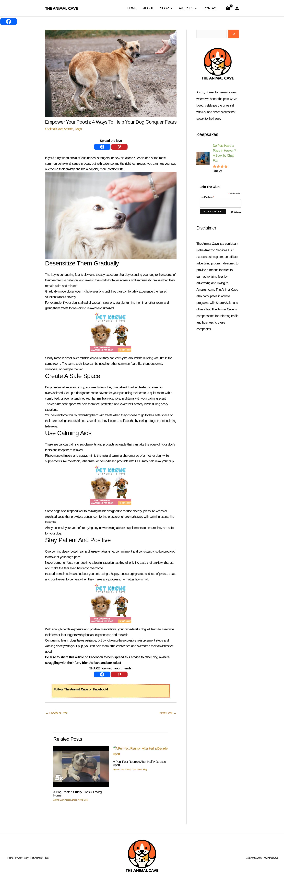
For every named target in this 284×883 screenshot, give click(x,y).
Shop (164, 8)
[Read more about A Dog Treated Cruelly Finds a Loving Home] (81, 766)
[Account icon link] (237, 8)
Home (132, 8)
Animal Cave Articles (60, 129)
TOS (47, 857)
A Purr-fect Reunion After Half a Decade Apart (139, 763)
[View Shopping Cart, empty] (228, 8)
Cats (134, 769)
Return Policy (36, 857)
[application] (170, 8)
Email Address (207, 197)
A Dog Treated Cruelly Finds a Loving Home (77, 793)
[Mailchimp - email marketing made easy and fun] (236, 214)
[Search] (233, 34)
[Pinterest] (119, 147)
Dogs (78, 129)
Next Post (167, 713)
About (148, 8)
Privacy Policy (21, 857)
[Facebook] (102, 147)
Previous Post (56, 713)
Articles (186, 8)
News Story (83, 799)
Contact (210, 8)
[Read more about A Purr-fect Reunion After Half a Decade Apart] (140, 751)
